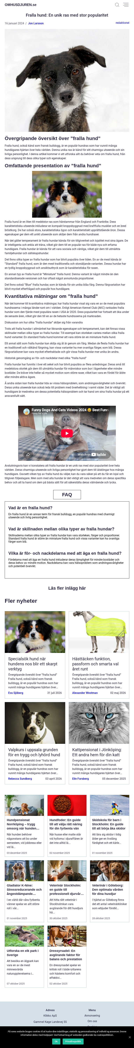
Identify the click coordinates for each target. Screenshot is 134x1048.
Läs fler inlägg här (67, 588)
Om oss (92, 1021)
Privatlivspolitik (73, 1041)
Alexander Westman (85, 693)
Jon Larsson (36, 23)
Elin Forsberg (80, 778)
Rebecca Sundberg (20, 778)
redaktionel (122, 22)
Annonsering (92, 1015)
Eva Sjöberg (15, 693)
